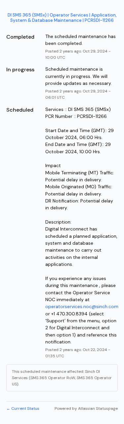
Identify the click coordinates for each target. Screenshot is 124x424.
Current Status (22, 408)
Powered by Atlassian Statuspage (86, 408)
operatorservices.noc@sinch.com (81, 306)
